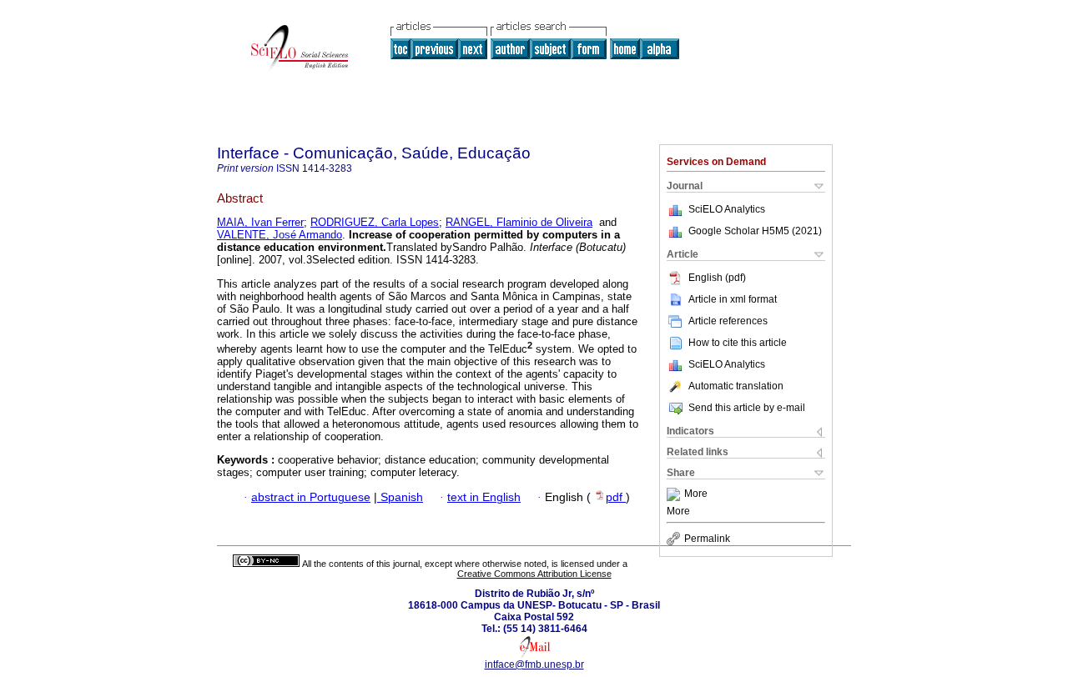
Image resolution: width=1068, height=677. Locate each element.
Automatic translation (735, 386)
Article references (728, 321)
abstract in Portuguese (310, 497)
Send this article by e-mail (746, 408)
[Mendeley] (675, 494)
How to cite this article (737, 343)
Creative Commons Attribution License (534, 574)
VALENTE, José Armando (279, 234)
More (696, 494)
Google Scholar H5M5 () (755, 231)
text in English (484, 497)
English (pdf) (717, 277)
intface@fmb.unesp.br (534, 664)
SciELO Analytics (726, 209)
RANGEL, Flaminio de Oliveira (519, 222)
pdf (616, 497)
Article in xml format (732, 299)
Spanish (400, 497)
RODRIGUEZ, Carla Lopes (374, 222)
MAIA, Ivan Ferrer (260, 222)
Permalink (707, 538)
